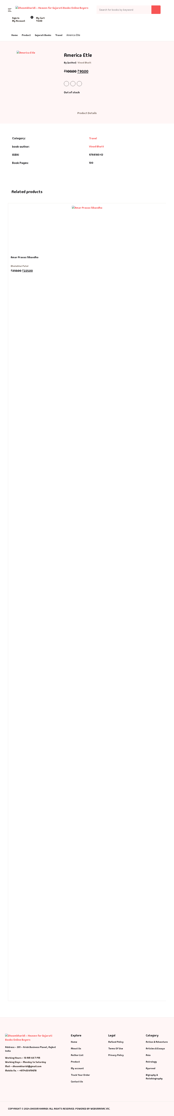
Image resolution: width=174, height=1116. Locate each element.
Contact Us (12, 56)
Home (8, 20)
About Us (10, 47)
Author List (12, 38)
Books (9, 29)
